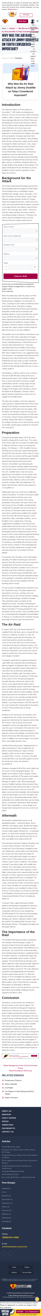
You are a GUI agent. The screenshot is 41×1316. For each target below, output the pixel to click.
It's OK (26, 15)
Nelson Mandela (11, 1084)
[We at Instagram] (10, 1253)
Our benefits (8, 1128)
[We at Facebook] (4, 1253)
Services (6, 1115)
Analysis (18, 58)
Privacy (27, 1267)
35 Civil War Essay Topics (11, 1147)
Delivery (14, 1272)
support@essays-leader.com (14, 1247)
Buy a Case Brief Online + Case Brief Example (18, 1177)
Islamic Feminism (11, 1098)
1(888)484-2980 (10, 1238)
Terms (14, 1267)
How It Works (9, 1118)
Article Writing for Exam (10, 1174)
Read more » (13, 9)
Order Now (22, 21)
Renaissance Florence (13, 1080)
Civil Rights (9, 1088)
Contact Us (7, 1132)
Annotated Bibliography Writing (13, 1171)
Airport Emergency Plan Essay (20, 1071)
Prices (5, 1121)
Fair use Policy (26, 1272)
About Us (6, 1111)
